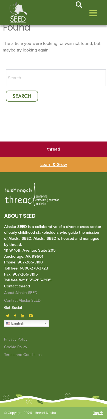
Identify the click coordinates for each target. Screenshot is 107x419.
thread (53, 149)
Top (96, 413)
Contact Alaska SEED (22, 300)
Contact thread (17, 286)
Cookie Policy (15, 347)
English (17, 323)
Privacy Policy (15, 339)
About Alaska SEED (20, 292)
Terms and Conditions (23, 354)
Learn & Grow (53, 164)
